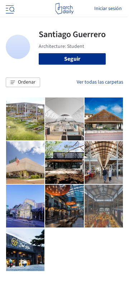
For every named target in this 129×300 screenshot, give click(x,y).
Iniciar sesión (108, 8)
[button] (23, 83)
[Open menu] (9, 9)
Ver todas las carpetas (100, 82)
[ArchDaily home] (64, 8)
